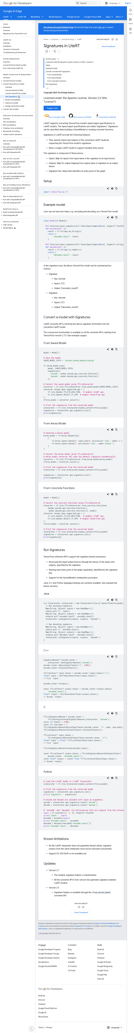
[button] (17, 27)
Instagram (72, 958)
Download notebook (107, 117)
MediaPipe (35, 17)
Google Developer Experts (49, 958)
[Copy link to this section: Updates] (58, 863)
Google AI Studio (104, 962)
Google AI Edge (12, 11)
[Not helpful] (117, 39)
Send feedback (108, 46)
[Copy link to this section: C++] (51, 650)
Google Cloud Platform (47, 1008)
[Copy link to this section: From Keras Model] (68, 423)
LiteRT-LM (21, 17)
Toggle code (52, 108)
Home (46, 39)
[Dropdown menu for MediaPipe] (43, 17)
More (118, 17)
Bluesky (71, 954)
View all (100, 979)
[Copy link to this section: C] (48, 707)
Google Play (102, 975)
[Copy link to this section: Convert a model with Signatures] (93, 317)
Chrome (100, 954)
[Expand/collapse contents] (58, 59)
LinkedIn (71, 962)
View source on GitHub (82, 117)
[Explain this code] (108, 188)
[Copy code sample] (116, 188)
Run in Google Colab (57, 117)
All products (43, 1017)
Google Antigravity (105, 966)
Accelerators (43, 962)
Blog (70, 949)
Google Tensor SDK (92, 17)
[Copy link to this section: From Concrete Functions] (77, 488)
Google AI (42, 1012)
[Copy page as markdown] (55, 51)
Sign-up (101, 27)
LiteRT (6, 17)
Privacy (49, 1027)
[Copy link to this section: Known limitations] (71, 839)
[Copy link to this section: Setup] (54, 181)
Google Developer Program (49, 949)
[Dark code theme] (112, 188)
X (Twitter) (72, 966)
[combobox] (88, 3)
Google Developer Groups (48, 954)
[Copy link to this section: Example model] (67, 205)
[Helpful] (113, 39)
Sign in (128, 3)
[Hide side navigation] (31, 1028)
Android (100, 949)
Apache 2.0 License (84, 926)
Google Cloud (102, 970)
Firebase (100, 958)
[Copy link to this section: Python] (54, 772)
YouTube (71, 970)
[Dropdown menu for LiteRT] (12, 17)
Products (55, 39)
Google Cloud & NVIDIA (47, 966)
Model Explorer (55, 17)
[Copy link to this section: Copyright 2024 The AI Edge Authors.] (78, 92)
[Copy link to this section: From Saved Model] (68, 343)
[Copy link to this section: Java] (51, 594)
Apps (108, 17)
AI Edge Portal (73, 17)
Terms (41, 1027)
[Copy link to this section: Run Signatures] (67, 550)
